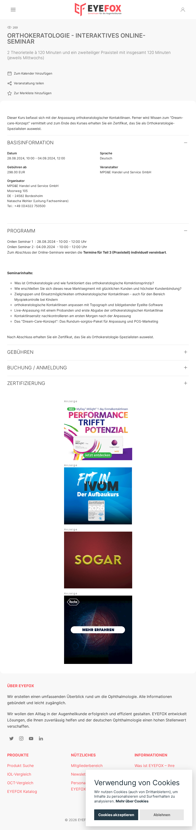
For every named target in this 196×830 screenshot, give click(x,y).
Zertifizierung (26, 383)
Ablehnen (161, 815)
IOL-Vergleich (19, 774)
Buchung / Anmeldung (37, 368)
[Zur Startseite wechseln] (98, 9)
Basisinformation (30, 142)
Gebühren (20, 352)
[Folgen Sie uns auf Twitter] (11, 738)
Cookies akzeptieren (116, 815)
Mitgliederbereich (87, 765)
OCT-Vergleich (20, 782)
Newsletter (81, 774)
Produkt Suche (20, 765)
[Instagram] (21, 738)
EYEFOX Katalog (22, 791)
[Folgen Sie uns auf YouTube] (31, 738)
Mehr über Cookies (132, 801)
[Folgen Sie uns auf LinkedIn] (41, 738)
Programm (21, 231)
